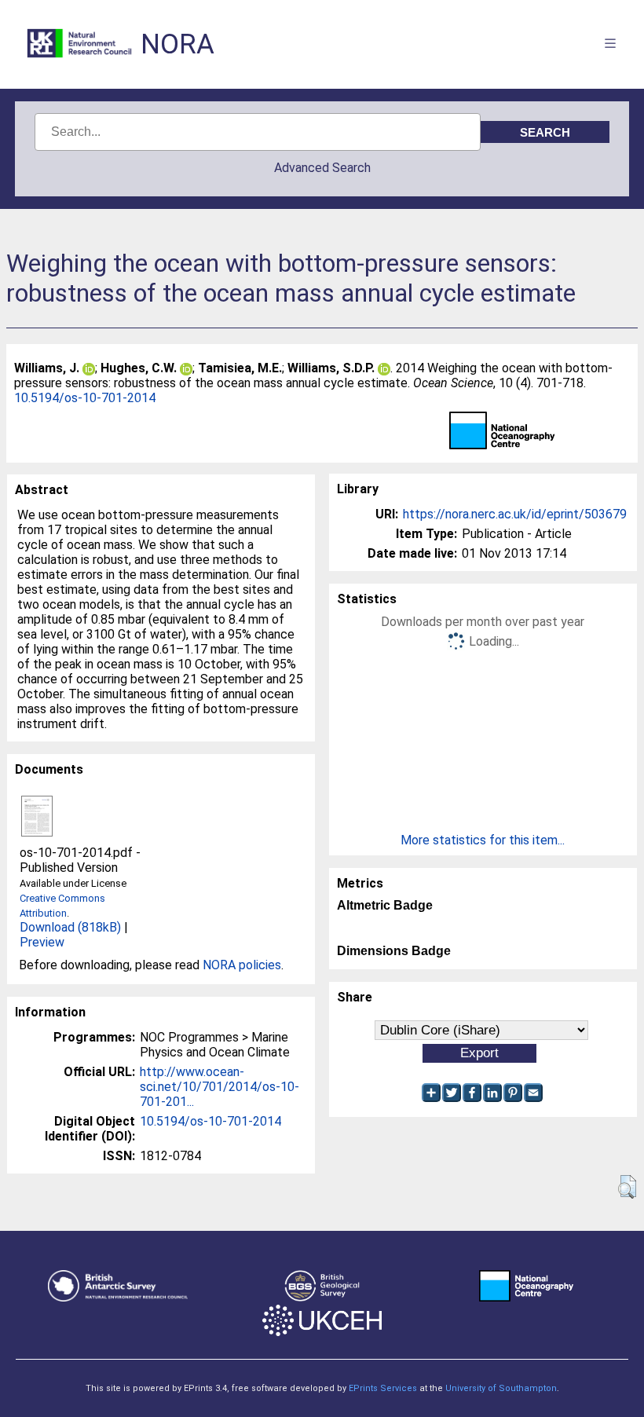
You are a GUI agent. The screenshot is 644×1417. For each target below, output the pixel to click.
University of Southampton (501, 1388)
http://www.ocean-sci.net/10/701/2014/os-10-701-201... (219, 1086)
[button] (627, 1187)
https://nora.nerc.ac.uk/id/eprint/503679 (515, 514)
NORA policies (242, 964)
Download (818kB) (70, 927)
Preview (42, 942)
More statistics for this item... (483, 840)
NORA (177, 44)
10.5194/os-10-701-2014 (85, 397)
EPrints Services (383, 1388)
